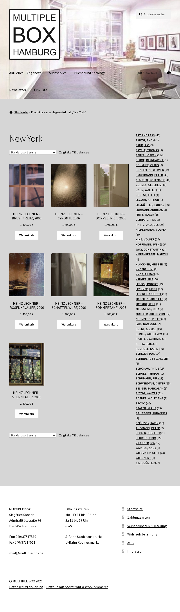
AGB (130, 543)
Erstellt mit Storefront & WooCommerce (77, 587)
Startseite (21, 112)
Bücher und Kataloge (90, 73)
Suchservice (58, 73)
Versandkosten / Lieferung (147, 526)
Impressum (135, 551)
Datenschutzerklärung (26, 587)
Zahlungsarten (138, 517)
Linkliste (40, 90)
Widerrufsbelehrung (142, 534)
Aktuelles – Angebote (25, 73)
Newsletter (17, 90)
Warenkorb (26, 235)
